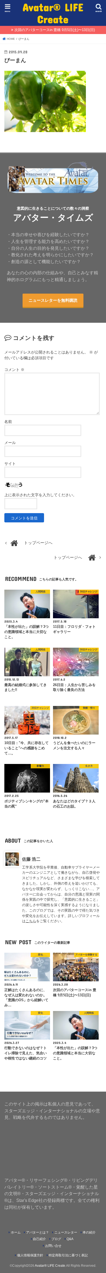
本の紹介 (89, 1232)
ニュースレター (65, 1232)
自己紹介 (39, 1239)
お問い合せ (53, 1245)
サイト (10, 463)
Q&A (70, 1239)
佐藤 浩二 (31, 859)
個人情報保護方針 (30, 1255)
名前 (8, 421)
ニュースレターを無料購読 (53, 300)
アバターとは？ (37, 1232)
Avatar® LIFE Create (53, 13)
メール (10, 442)
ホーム (16, 1232)
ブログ (56, 1239)
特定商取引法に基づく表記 (68, 1255)
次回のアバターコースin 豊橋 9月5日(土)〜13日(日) (54, 30)
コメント (14, 369)
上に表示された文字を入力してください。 (40, 495)
